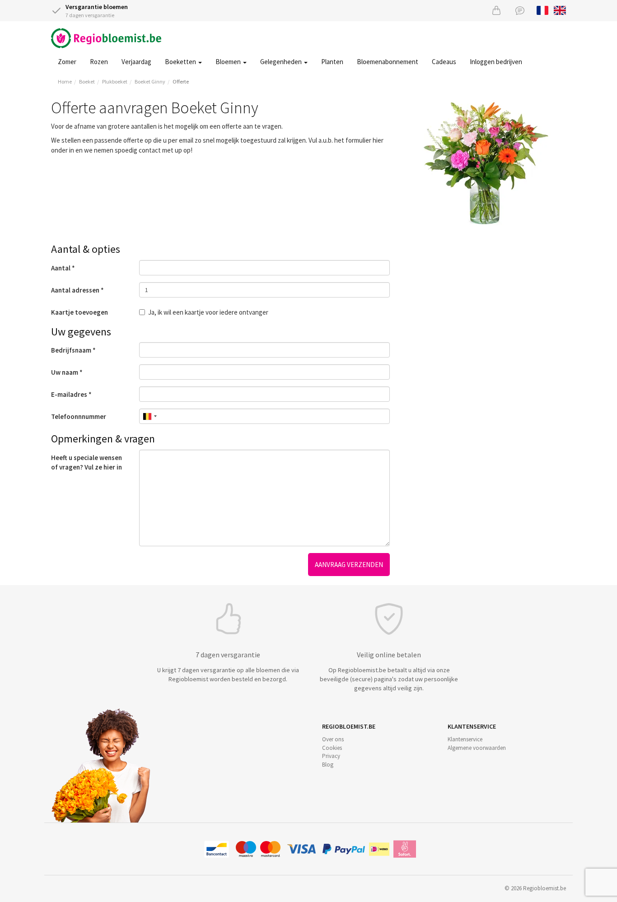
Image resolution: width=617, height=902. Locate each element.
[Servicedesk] (520, 10)
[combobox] (149, 416)
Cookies (332, 748)
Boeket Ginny (150, 81)
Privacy (331, 756)
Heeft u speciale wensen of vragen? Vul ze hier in (86, 462)
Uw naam (64, 372)
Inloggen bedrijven (496, 61)
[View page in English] (560, 9)
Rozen (99, 61)
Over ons (333, 739)
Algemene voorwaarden (477, 748)
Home (65, 81)
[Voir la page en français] (543, 9)
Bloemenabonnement (387, 61)
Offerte (181, 81)
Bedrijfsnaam (71, 350)
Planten (332, 61)
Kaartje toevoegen (79, 312)
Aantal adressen (75, 290)
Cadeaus (444, 61)
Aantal (60, 268)
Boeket (87, 81)
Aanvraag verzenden (349, 564)
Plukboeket (114, 81)
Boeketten (181, 61)
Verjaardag (136, 61)
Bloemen (228, 61)
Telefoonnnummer (78, 416)
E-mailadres (69, 394)
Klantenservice (465, 739)
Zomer (67, 61)
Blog (327, 764)
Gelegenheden (281, 61)
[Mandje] (496, 10)
